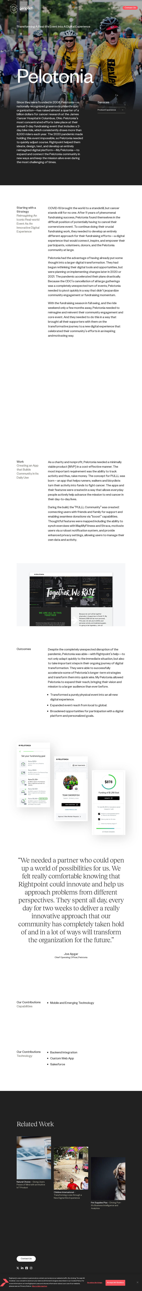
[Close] (138, 1282)
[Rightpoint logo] (21, 11)
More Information (39, 1286)
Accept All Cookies (115, 1282)
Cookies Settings (94, 1282)
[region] (71, 1282)
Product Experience (107, 110)
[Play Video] (71, 399)
